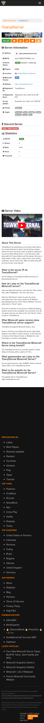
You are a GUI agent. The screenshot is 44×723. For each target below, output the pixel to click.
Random (10, 456)
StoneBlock (11, 502)
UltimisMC (11, 620)
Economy (19, 112)
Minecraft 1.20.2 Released (19, 671)
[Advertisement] (22, 12)
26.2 (17, 78)
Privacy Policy (13, 606)
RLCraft (10, 498)
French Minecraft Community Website (20, 678)
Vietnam (10, 563)
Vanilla (9, 516)
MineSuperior (13, 624)
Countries (11, 460)
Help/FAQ (11, 610)
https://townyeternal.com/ (24, 84)
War (30, 115)
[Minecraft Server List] (3, 3)
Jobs (25, 112)
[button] (17, 53)
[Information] (14, 41)
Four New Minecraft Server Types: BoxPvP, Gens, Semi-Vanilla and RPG (23, 654)
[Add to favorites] (32, 41)
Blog (8, 592)
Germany (11, 572)
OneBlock (11, 493)
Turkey (9, 549)
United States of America (26, 73)
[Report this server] (38, 41)
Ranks (38, 112)
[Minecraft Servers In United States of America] (16, 73)
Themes (10, 479)
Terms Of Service (15, 601)
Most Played (12, 446)
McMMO (31, 112)
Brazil (9, 553)
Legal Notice (24, 720)
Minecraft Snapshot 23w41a (20, 662)
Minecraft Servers (9, 20)
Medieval (18, 108)
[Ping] (26, 41)
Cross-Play (11, 511)
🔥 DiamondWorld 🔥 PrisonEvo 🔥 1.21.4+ (24, 631)
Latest (9, 442)
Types (9, 474)
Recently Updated (15, 451)
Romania (10, 544)
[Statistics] (20, 41)
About (9, 582)
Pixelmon (10, 488)
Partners (10, 596)
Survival (18, 115)
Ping (8, 470)
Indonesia (11, 540)
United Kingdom (14, 567)
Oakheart (11, 641)
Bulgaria (10, 558)
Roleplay (10, 521)
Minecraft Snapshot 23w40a (20, 667)
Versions (10, 465)
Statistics (10, 587)
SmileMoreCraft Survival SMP (21, 637)
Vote (5, 41)
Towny (25, 115)
